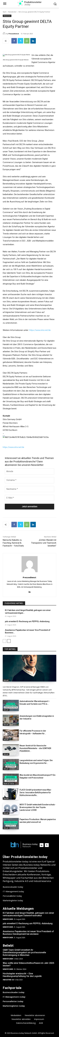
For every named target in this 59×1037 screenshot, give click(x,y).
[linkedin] (30, 591)
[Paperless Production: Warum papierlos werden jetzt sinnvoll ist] (11, 823)
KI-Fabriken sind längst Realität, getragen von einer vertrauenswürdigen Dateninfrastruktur (28, 914)
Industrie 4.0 (8, 980)
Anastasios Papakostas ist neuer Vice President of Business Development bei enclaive (28, 932)
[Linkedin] (33, 41)
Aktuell (6, 680)
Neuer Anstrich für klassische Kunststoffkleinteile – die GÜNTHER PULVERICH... (35, 748)
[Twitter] (20, 41)
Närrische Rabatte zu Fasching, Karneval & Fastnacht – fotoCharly (13, 543)
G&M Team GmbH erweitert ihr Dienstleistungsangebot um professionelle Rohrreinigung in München (24, 952)
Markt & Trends (9, 784)
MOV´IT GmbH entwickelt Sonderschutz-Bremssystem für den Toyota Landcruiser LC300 (38, 807)
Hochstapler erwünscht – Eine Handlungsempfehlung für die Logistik (22, 974)
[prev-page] (4, 641)
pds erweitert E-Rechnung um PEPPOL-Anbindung (27, 621)
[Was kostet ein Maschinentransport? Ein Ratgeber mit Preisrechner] (11, 779)
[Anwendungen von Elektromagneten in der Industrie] (11, 720)
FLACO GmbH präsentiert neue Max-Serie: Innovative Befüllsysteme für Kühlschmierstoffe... (36, 792)
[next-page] (9, 641)
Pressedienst (14, 34)
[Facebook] (14, 41)
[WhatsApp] (27, 41)
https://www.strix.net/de (40, 330)
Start (4, 12)
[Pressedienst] (4, 33)
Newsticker (12, 12)
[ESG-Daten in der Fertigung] (29, 668)
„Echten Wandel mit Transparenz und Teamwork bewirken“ (43, 543)
